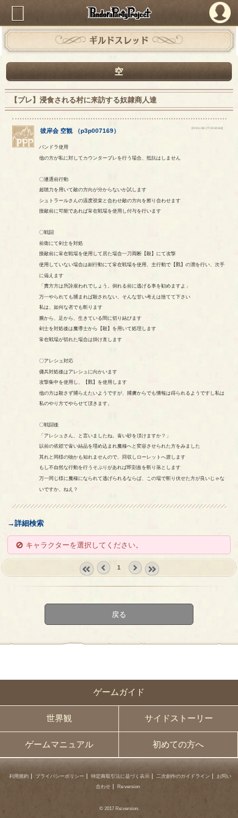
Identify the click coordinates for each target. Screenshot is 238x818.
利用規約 (19, 776)
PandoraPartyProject (119, 12)
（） (80, 130)
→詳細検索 (25, 523)
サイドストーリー (179, 718)
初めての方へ (178, 744)
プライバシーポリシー (59, 776)
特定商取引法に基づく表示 (120, 776)
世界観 (59, 718)
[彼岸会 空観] (23, 145)
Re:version (128, 786)
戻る (119, 614)
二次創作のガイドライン (183, 776)
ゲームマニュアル (59, 744)
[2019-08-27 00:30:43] (207, 128)
